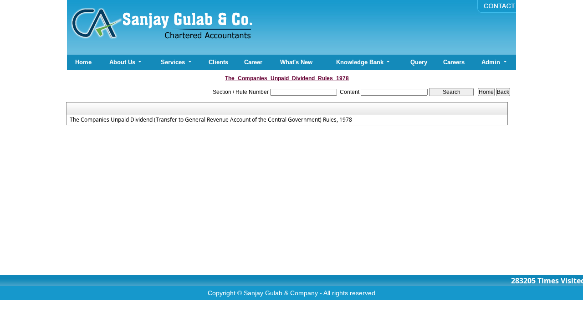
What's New (296, 62)
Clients (218, 62)
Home (83, 62)
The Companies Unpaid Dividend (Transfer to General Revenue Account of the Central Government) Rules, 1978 (211, 119)
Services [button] (174, 62)
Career (253, 62)
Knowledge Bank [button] (360, 62)
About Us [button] (123, 62)
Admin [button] (491, 62)
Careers (454, 62)
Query (418, 62)
